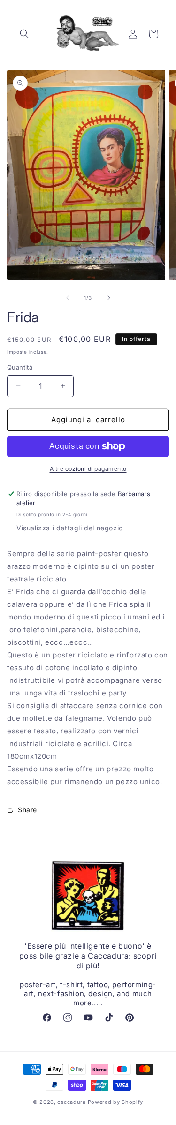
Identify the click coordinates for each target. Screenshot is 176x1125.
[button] (24, 33)
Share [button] (27, 810)
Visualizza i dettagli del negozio (69, 528)
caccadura (71, 1102)
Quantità (19, 367)
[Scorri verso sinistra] (67, 297)
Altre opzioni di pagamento (88, 468)
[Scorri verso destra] (109, 297)
